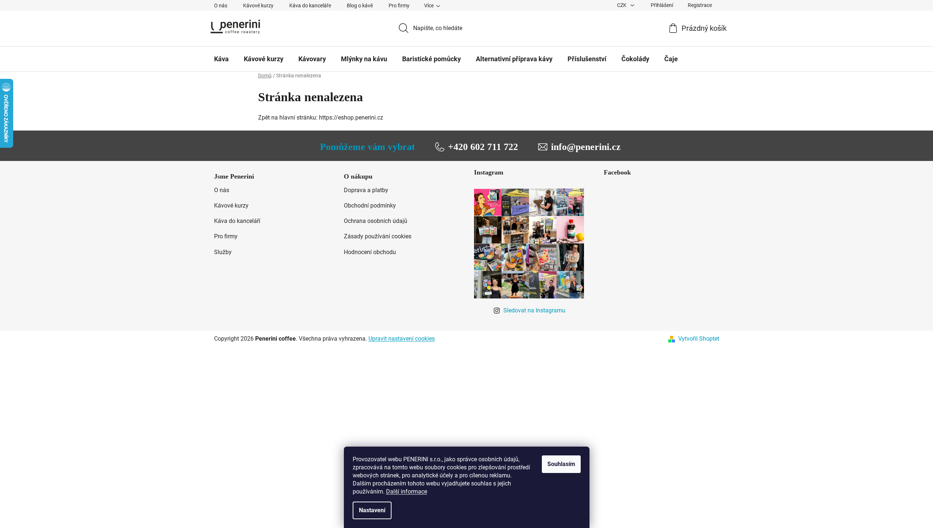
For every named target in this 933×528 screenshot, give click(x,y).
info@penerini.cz (586, 147)
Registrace (700, 5)
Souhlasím (561, 464)
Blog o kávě (360, 5)
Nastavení (372, 510)
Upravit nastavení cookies (401, 338)
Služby (223, 252)
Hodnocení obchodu (370, 252)
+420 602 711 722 (483, 147)
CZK (622, 5)
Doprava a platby (366, 190)
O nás (220, 5)
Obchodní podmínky (370, 205)
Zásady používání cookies (377, 236)
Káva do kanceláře (310, 5)
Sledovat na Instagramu (534, 310)
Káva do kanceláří (237, 220)
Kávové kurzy (258, 5)
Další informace (406, 491)
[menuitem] (221, 59)
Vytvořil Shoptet (698, 338)
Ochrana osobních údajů (375, 220)
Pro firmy (399, 5)
